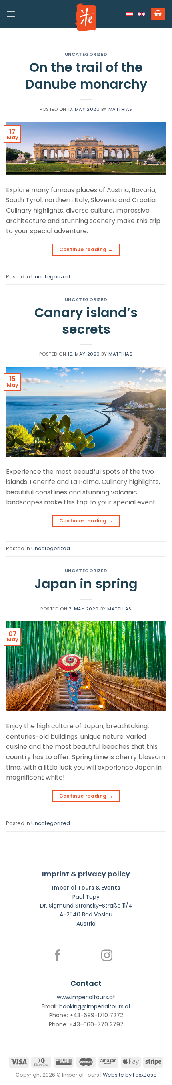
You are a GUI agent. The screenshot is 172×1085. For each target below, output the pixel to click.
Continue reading (86, 249)
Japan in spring (86, 584)
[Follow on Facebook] (57, 956)
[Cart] (158, 14)
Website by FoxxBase (130, 1074)
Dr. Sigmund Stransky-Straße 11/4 (86, 906)
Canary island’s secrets (86, 320)
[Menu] (11, 14)
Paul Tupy (86, 897)
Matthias (120, 109)
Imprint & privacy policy (86, 874)
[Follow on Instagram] (106, 956)
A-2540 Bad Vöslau (86, 914)
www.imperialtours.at (86, 997)
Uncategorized (86, 54)
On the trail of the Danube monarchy (86, 75)
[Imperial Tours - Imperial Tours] (86, 17)
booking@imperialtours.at (95, 1006)
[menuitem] (129, 14)
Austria (86, 924)
